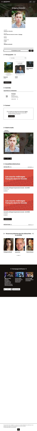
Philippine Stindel (8, 252)
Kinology (20, 34)
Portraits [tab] (6, 130)
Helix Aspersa (29, 68)
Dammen (6, 77)
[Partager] (30, 51)
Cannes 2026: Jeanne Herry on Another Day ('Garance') (18, 280)
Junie (16, 76)
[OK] (18, 429)
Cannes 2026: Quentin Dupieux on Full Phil (28, 279)
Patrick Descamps (30, 252)
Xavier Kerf (17, 252)
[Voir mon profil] (34, 2)
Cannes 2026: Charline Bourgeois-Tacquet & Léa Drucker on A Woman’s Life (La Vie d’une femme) (8, 282)
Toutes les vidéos (16, 289)
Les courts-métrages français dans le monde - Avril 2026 (17, 212)
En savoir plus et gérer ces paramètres (10, 427)
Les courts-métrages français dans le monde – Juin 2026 (17, 187)
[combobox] (18, 58)
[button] (31, 135)
